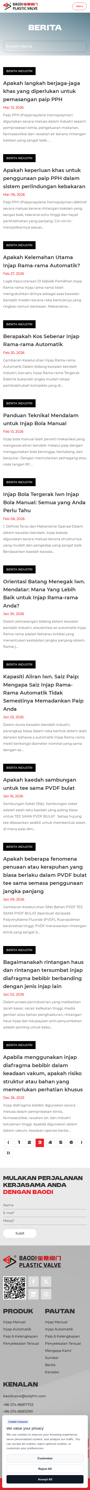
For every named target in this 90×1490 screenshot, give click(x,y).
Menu (79, 6)
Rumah (12, 46)
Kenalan (52, 1372)
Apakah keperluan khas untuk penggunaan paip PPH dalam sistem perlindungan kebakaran (44, 178)
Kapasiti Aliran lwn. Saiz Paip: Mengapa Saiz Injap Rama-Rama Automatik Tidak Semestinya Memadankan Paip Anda (43, 693)
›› (8, 1153)
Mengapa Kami (58, 1351)
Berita (50, 1365)
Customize (45, 1458)
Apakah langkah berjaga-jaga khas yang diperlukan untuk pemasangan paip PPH (41, 91)
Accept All (45, 1479)
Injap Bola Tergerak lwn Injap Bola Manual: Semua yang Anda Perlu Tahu (44, 502)
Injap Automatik (17, 1329)
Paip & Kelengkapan (20, 1336)
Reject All (45, 1468)
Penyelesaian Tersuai (21, 1344)
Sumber (52, 1358)
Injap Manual (14, 1322)
